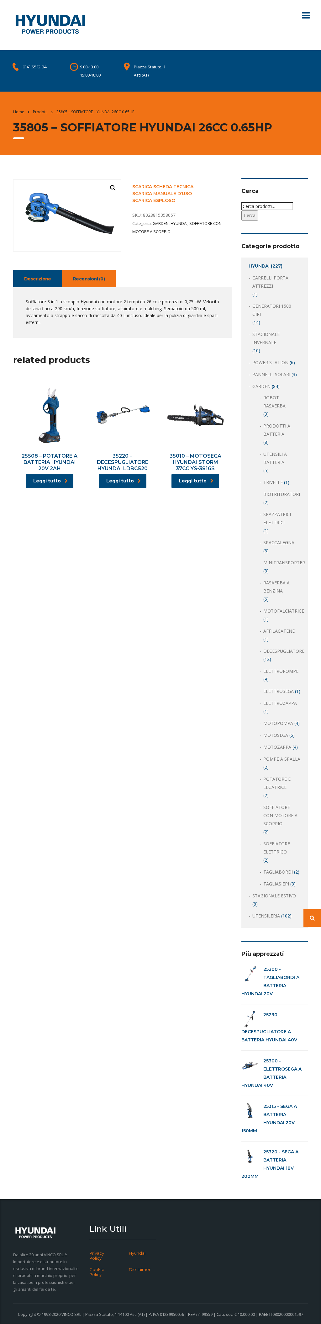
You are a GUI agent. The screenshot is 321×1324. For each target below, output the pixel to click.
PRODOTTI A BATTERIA (276, 430)
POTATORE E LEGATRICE (277, 783)
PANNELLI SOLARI (271, 374)
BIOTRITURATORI (281, 494)
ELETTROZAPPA (280, 703)
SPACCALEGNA (278, 542)
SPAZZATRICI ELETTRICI (277, 518)
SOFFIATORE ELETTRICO (276, 848)
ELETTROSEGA (278, 691)
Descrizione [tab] (37, 279)
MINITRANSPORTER (284, 563)
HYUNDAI (179, 223)
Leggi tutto (47, 481)
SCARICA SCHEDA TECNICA (162, 186)
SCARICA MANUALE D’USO (162, 193)
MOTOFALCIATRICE (283, 611)
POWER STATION (270, 362)
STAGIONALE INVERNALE (266, 338)
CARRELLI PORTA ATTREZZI (270, 282)
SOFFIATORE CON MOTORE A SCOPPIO (280, 815)
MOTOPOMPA (278, 723)
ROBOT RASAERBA (274, 402)
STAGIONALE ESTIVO (274, 896)
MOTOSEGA (275, 735)
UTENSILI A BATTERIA (275, 458)
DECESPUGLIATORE (283, 651)
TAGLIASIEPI (276, 884)
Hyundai (137, 1253)
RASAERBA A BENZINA (276, 587)
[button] (112, 188)
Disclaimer (139, 1269)
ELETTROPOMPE (280, 671)
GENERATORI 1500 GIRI (271, 310)
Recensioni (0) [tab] (89, 279)
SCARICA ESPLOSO (153, 200)
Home (18, 111)
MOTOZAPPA (277, 747)
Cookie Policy (96, 1272)
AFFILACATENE (279, 631)
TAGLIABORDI (278, 872)
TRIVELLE (273, 482)
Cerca (249, 215)
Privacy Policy (96, 1256)
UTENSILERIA (266, 916)
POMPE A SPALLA (281, 759)
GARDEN (161, 223)
